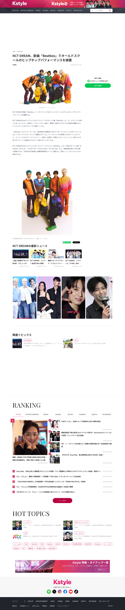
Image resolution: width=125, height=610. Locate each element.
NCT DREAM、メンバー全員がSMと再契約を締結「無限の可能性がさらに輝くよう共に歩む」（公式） (38, 262)
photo (69, 10)
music (38, 10)
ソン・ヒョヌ (17, 544)
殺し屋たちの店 (41, 548)
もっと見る (62, 500)
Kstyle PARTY (52, 548)
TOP (13, 51)
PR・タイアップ (104, 601)
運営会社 (14, 606)
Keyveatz (49, 544)
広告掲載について (24, 606)
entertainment (27, 10)
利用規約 (44, 606)
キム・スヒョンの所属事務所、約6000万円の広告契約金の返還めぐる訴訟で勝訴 (44, 487)
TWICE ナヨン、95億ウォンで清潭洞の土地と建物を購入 (81, 421)
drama (45, 10)
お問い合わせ (35, 606)
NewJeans (97, 544)
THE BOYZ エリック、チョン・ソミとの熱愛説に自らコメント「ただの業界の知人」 (46, 492)
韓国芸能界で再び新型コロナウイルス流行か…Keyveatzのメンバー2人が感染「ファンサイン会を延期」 (86, 434)
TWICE (26, 544)
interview (78, 10)
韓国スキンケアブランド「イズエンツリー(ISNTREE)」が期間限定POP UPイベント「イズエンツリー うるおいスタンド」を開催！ (56, 262)
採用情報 (52, 606)
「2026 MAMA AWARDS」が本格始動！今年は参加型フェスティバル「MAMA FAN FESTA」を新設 (50, 481)
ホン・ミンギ (107, 544)
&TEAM (58, 544)
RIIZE (42, 544)
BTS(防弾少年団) (77, 544)
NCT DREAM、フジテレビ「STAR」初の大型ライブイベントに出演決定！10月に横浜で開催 (73, 262)
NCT (24, 548)
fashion (60, 10)
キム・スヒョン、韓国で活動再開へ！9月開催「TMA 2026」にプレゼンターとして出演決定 (48, 476)
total (18, 414)
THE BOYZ (66, 544)
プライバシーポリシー (63, 606)
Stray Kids (34, 544)
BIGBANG (16, 548)
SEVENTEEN (88, 544)
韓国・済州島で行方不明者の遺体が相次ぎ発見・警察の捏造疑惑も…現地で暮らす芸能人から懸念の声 (29, 458)
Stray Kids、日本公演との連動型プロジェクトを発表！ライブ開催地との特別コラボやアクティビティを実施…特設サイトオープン (59, 471)
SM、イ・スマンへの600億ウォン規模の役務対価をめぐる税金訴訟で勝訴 (86, 445)
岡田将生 (31, 548)
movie (52, 10)
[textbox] (101, 10)
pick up (15, 10)
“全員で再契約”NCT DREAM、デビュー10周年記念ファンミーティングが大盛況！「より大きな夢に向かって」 (20, 262)
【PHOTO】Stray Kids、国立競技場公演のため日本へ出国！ (82, 455)
